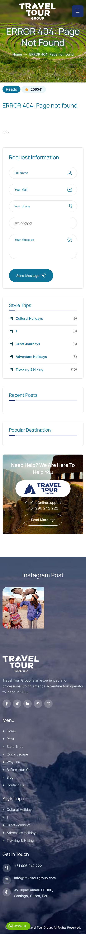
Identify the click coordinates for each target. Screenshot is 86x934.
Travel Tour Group (40, 927)
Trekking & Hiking (29, 369)
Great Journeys (28, 344)
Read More (39, 520)
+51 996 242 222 (43, 508)
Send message (27, 276)
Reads (11, 89)
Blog (10, 777)
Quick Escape (17, 754)
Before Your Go (18, 770)
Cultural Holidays (29, 318)
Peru (10, 739)
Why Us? (13, 762)
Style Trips (15, 746)
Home (17, 54)
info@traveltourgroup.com (35, 878)
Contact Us (15, 785)
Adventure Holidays (31, 357)
